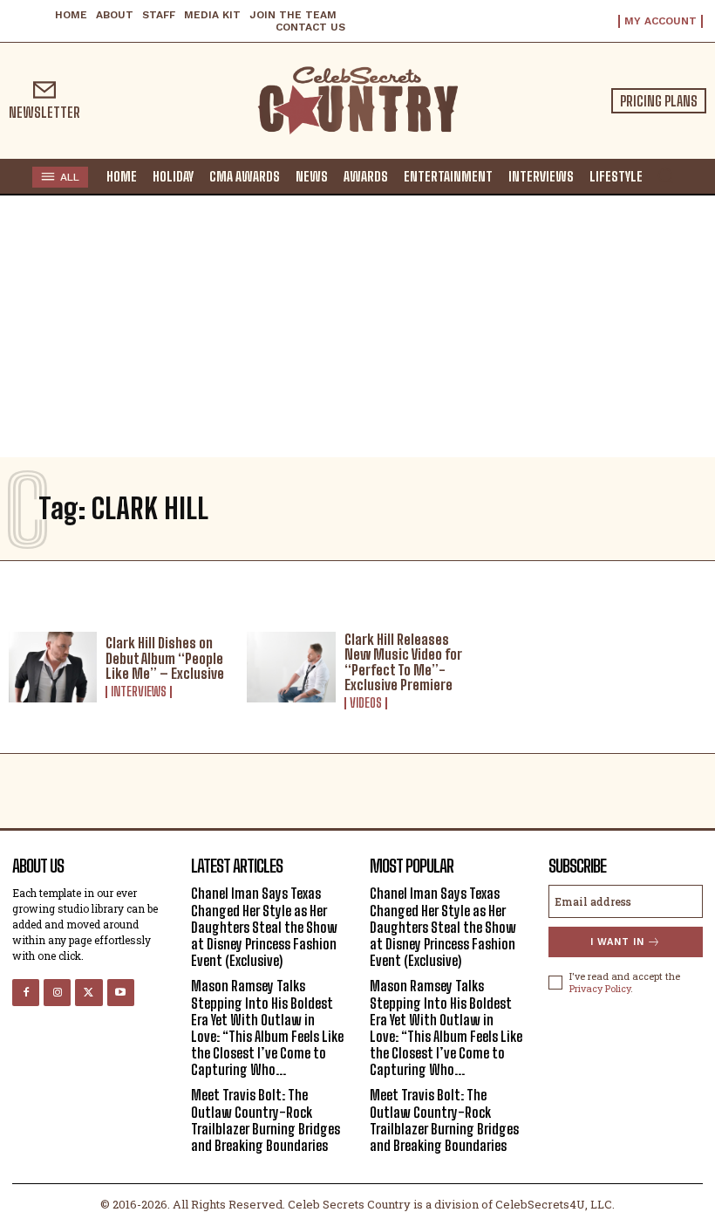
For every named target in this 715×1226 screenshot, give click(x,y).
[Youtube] (120, 992)
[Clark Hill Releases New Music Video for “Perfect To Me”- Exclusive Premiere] (291, 667)
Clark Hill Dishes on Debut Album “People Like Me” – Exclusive (165, 657)
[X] (88, 992)
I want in (617, 942)
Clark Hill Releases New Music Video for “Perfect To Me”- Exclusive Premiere (403, 662)
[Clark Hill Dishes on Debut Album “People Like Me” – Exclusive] (53, 667)
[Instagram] (57, 992)
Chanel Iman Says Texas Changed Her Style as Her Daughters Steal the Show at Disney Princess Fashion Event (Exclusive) (264, 927)
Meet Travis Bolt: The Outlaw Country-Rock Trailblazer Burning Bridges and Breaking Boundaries (265, 1120)
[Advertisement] (357, 326)
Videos (366, 703)
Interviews (139, 692)
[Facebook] (25, 992)
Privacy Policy (599, 988)
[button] (665, 175)
